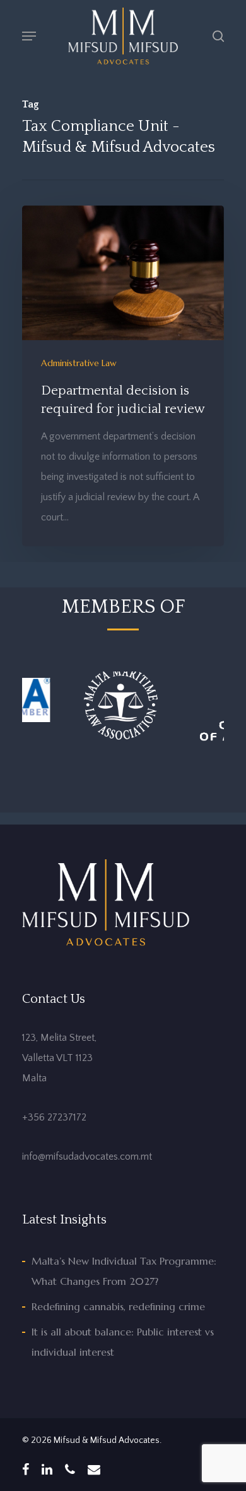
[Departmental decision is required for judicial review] (123, 376)
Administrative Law (79, 363)
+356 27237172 (54, 1117)
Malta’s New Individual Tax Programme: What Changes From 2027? (124, 1271)
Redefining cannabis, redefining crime (118, 1306)
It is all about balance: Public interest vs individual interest (123, 1341)
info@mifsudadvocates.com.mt (87, 1156)
